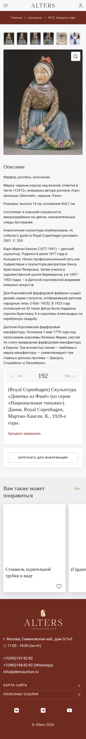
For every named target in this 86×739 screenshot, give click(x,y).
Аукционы (35, 17)
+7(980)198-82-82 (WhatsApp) (28, 665)
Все (77, 489)
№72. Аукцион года (61, 17)
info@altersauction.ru (21, 672)
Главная (16, 17)
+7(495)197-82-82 (18, 658)
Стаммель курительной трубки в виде (28, 572)
